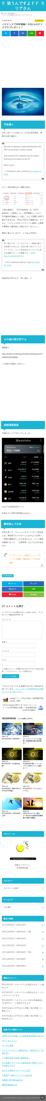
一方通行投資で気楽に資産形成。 (16, 1058)
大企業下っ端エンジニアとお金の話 (17, 1075)
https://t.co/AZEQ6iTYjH (14, 256)
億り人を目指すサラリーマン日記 (16, 1070)
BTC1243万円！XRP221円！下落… (17, 932)
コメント (6, 620)
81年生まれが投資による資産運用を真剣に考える (23, 1036)
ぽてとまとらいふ (9, 1041)
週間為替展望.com (9, 1085)
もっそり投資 (7, 1045)
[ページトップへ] (42, 1097)
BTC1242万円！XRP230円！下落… (17, 952)
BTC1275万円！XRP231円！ (14, 938)
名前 (4, 642)
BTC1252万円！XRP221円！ (14, 945)
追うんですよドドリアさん (23, 5)
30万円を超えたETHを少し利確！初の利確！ (21, 1008)
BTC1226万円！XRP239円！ (14, 966)
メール (5, 651)
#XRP (32, 253)
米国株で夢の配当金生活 (12, 1080)
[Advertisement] (23, 61)
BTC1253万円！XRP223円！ (14, 925)
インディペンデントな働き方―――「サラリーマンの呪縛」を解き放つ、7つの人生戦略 (25, 559)
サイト (4, 660)
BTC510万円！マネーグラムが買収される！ (20, 984)
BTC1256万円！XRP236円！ (14, 959)
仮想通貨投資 (8, 575)
